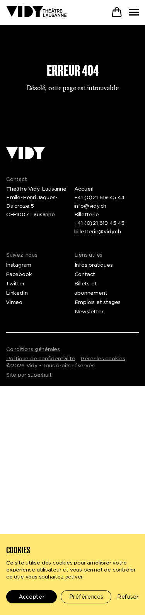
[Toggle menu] (134, 12)
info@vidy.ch (90, 206)
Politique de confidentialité (40, 358)
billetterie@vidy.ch (97, 232)
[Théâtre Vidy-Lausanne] (36, 12)
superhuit (39, 375)
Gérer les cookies (103, 358)
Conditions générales (33, 349)
